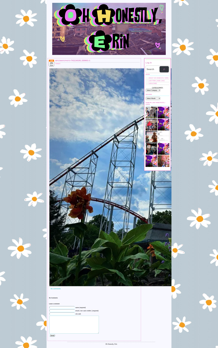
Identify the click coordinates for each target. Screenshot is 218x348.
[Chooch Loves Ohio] (151, 161)
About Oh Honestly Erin (158, 78)
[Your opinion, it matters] (163, 149)
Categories (157, 88)
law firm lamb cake (156, 81)
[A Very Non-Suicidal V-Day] (163, 112)
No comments (56, 289)
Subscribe (152, 83)
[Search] (164, 69)
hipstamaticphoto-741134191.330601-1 (72, 60)
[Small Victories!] (163, 161)
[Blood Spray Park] (151, 137)
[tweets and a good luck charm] (151, 149)
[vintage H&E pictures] (151, 124)
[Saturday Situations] (151, 112)
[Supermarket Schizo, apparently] (163, 124)
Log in (149, 62)
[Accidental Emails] (163, 137)
